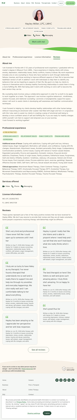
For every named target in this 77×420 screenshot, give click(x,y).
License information (43, 57)
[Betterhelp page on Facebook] (57, 392)
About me (6, 57)
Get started (70, 3)
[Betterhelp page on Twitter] (69, 392)
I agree (47, 413)
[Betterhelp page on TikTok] (65, 392)
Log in (61, 3)
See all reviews (38, 350)
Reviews (56, 57)
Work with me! (38, 42)
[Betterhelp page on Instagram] (61, 392)
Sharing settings (33, 413)
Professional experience (22, 57)
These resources (27, 369)
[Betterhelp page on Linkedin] (73, 392)
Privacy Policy (21, 402)
